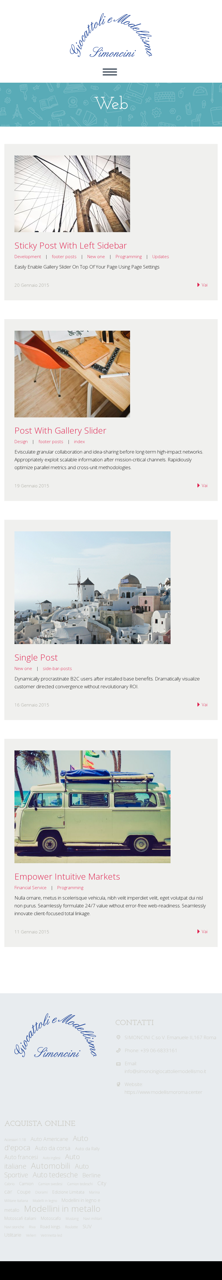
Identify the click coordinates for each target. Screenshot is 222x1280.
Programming (129, 256)
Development (27, 256)
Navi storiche (14, 1226)
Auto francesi (21, 1157)
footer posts (64, 256)
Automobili (50, 1165)
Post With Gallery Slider (60, 430)
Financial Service (30, 887)
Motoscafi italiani (20, 1218)
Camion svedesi (50, 1183)
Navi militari (92, 1218)
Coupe (24, 1192)
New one (96, 256)
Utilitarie (12, 1234)
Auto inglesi (51, 1157)
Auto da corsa (53, 1148)
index (79, 441)
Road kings (50, 1226)
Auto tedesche (55, 1174)
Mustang (72, 1218)
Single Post (36, 657)
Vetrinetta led (51, 1235)
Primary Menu (110, 72)
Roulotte (71, 1226)
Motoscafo (51, 1218)
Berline (91, 1175)
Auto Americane (49, 1138)
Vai (204, 285)
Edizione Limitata (68, 1192)
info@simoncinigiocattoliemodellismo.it (165, 1071)
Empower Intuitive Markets (67, 876)
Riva (32, 1226)
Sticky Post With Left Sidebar (70, 245)
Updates (160, 256)
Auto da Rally (87, 1148)
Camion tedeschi (80, 1183)
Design (21, 441)
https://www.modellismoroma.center (163, 1092)
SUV (87, 1226)
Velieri (31, 1235)
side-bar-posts (57, 668)
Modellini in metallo (62, 1208)
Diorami (41, 1192)
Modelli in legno (45, 1200)
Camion (26, 1183)
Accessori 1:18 (15, 1139)
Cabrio (9, 1183)
